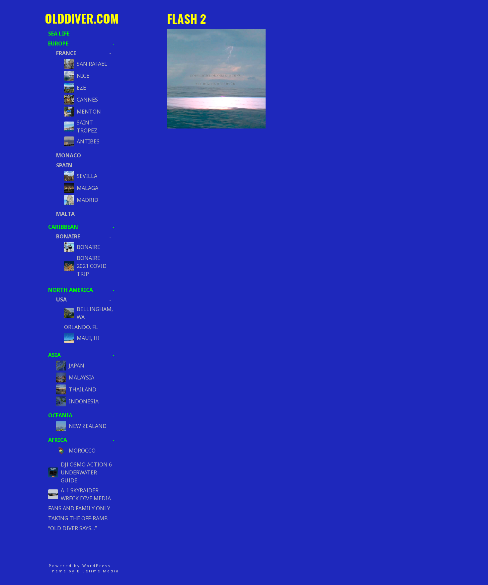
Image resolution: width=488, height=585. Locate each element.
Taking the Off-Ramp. (78, 518)
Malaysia (81, 377)
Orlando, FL (81, 327)
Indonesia (84, 401)
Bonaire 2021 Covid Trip (92, 266)
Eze (81, 87)
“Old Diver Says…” (72, 528)
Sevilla (87, 176)
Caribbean (63, 226)
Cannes (87, 99)
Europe (58, 43)
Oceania (60, 415)
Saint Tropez (87, 126)
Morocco (82, 450)
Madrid (87, 200)
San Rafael (92, 63)
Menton (89, 111)
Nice (83, 75)
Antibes (88, 141)
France (66, 53)
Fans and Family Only (79, 508)
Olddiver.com (82, 18)
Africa (57, 440)
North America (70, 289)
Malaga (87, 188)
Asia (54, 355)
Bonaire (68, 236)
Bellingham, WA (92, 313)
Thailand (82, 389)
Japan (76, 365)
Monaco (68, 155)
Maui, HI (88, 338)
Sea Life (58, 33)
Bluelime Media (98, 570)
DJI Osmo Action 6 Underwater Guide (86, 472)
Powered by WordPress (80, 565)
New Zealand (88, 426)
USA (61, 299)
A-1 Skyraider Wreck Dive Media (86, 494)
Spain (64, 165)
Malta (65, 213)
